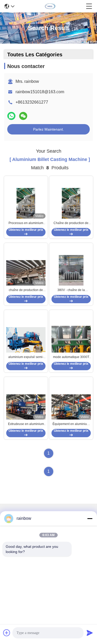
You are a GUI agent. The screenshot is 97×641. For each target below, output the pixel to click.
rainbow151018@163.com (40, 92)
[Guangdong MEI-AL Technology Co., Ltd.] (50, 6)
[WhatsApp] (11, 116)
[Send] (90, 632)
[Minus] (90, 518)
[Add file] (6, 632)
